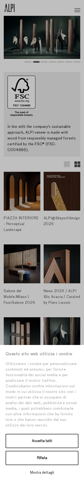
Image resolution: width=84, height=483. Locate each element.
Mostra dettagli (42, 472)
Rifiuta (42, 458)
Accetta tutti (42, 441)
